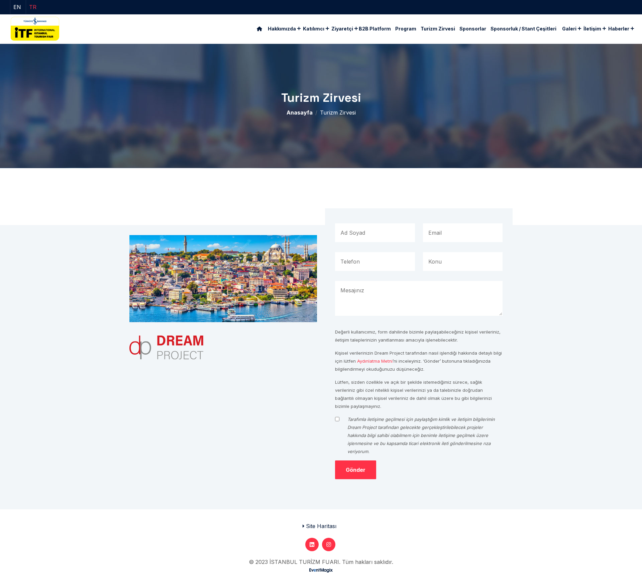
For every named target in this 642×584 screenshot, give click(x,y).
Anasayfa (300, 112)
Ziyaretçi (342, 28)
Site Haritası (321, 526)
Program (405, 28)
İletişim (592, 28)
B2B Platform (375, 28)
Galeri (569, 28)
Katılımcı (313, 28)
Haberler (618, 28)
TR (32, 7)
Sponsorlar (472, 28)
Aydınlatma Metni (375, 361)
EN (17, 7)
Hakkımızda (282, 28)
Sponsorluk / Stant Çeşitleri (523, 28)
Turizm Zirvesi (438, 28)
